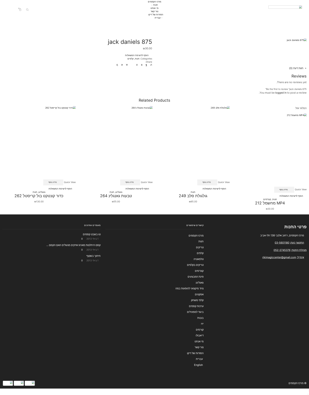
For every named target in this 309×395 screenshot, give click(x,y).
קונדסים (267, 199)
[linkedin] (126, 65)
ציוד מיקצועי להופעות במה (189, 288)
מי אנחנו (154, 8)
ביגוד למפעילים (195, 311)
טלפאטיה (199, 259)
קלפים (144, 24)
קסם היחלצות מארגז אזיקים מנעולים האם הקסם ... (73, 245)
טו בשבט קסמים (92, 234)
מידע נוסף (283, 189)
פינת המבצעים (196, 276)
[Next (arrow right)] (307, 394)
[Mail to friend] (132, 65)
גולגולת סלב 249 (193, 195)
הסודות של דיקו (155, 14)
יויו (202, 323)
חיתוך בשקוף (93, 255)
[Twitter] (150, 65)
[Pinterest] (137, 65)
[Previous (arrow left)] (308, 394)
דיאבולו (200, 335)
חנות (155, 4)
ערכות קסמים (196, 306)
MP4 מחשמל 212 (270, 203)
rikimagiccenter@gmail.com (279, 257)
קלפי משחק (197, 300)
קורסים (200, 329)
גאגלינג (118, 192)
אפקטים (199, 294)
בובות (200, 317)
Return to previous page (15, 24)
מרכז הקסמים (154, 1)
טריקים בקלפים (195, 264)
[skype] (118, 65)
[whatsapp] (122, 65)
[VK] (141, 65)
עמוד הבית (162, 24)
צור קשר (154, 11)
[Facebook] (146, 65)
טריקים (200, 247)
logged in (280, 92)
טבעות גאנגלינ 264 (116, 195)
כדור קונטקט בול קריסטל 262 (38, 195)
